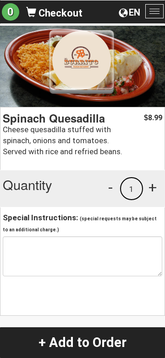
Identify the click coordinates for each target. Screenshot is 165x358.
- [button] (110, 187)
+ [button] (152, 187)
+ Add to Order (82, 342)
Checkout (59, 13)
